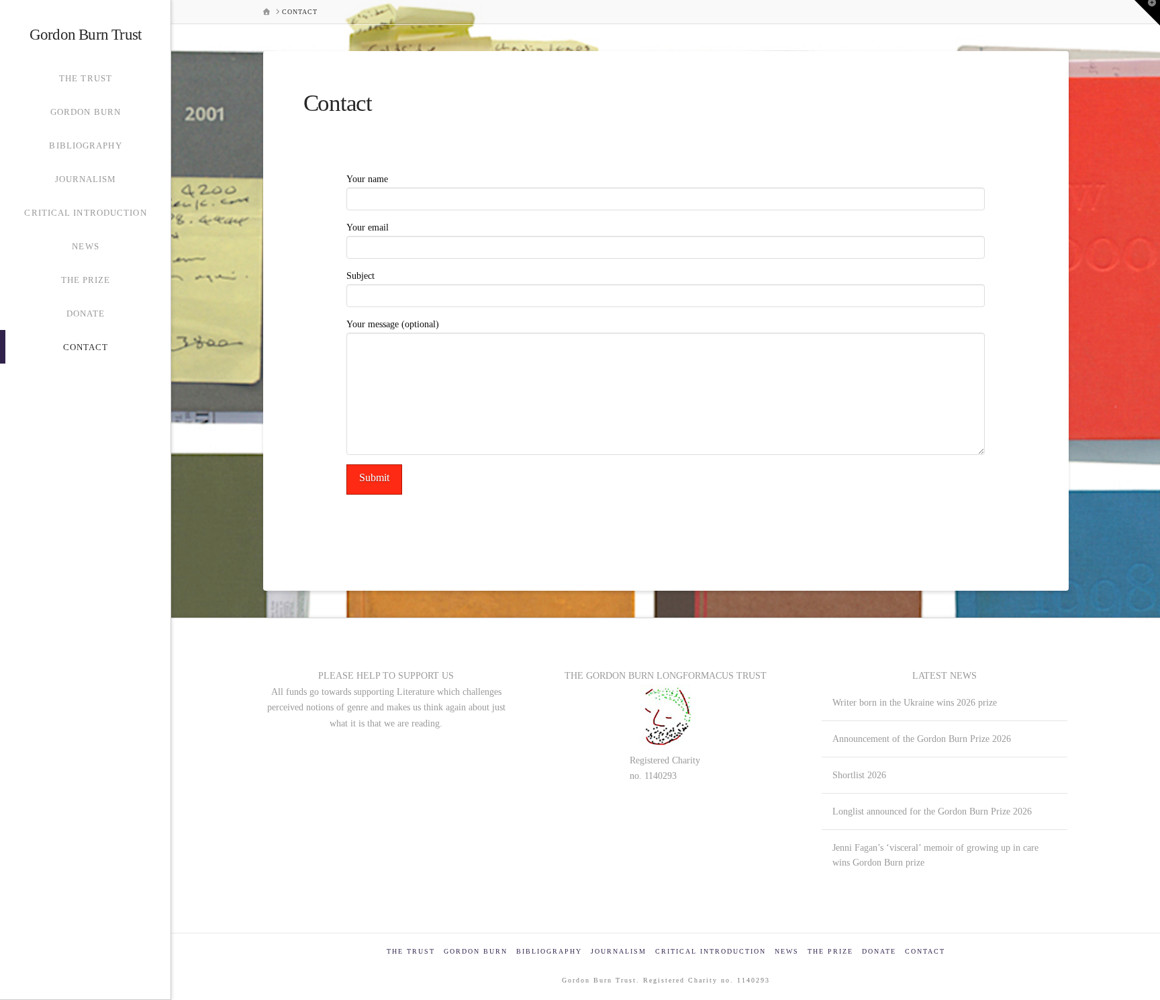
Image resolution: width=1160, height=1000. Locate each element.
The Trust (411, 951)
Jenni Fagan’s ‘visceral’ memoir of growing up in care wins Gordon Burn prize (935, 854)
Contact (925, 951)
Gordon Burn (476, 951)
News (787, 951)
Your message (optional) (392, 324)
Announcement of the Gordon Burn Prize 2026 (921, 738)
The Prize (830, 951)
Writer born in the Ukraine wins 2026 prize (914, 702)
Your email (367, 227)
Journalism (618, 951)
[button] (1147, 13)
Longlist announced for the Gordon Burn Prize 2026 (932, 811)
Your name (367, 179)
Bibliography (549, 951)
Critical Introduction (710, 951)
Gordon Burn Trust (85, 34)
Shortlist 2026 (859, 774)
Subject (360, 276)
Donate (879, 951)
